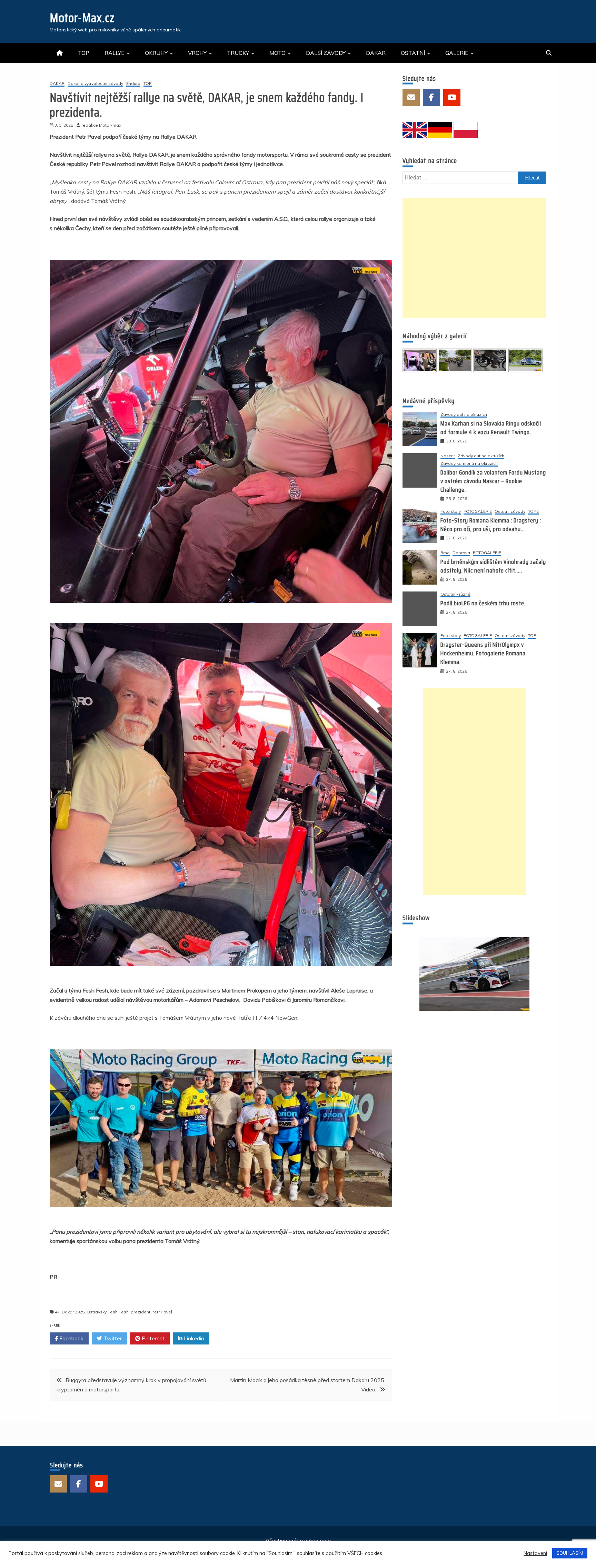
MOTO (277, 52)
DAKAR (376, 52)
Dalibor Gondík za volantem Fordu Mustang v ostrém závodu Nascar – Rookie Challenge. (493, 481)
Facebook (70, 1338)
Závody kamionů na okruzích (469, 463)
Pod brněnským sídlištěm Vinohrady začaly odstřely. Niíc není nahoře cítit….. (493, 566)
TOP (83, 52)
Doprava (461, 553)
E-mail (411, 97)
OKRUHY (156, 52)
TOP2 (533, 511)
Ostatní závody (510, 511)
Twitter (112, 1338)
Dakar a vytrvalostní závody (95, 83)
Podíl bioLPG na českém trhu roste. (483, 603)
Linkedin (193, 1338)
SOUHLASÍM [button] (569, 1553)
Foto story (450, 511)
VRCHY (197, 52)
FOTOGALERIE (478, 511)
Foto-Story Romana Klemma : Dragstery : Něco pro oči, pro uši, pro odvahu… (490, 525)
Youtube (451, 97)
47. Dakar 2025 (70, 1311)
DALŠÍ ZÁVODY (326, 52)
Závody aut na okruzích (463, 414)
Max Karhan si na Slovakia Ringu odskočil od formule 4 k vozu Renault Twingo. (490, 428)
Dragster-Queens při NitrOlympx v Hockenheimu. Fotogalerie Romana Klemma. (483, 653)
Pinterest (152, 1338)
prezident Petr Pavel (151, 1311)
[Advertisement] (474, 258)
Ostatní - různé (455, 594)
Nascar (447, 456)
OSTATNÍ (413, 52)
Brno (445, 553)
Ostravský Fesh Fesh (108, 1311)
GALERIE (456, 52)
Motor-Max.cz (82, 18)
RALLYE (115, 52)
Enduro (133, 83)
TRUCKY (238, 52)
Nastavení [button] (535, 1553)
